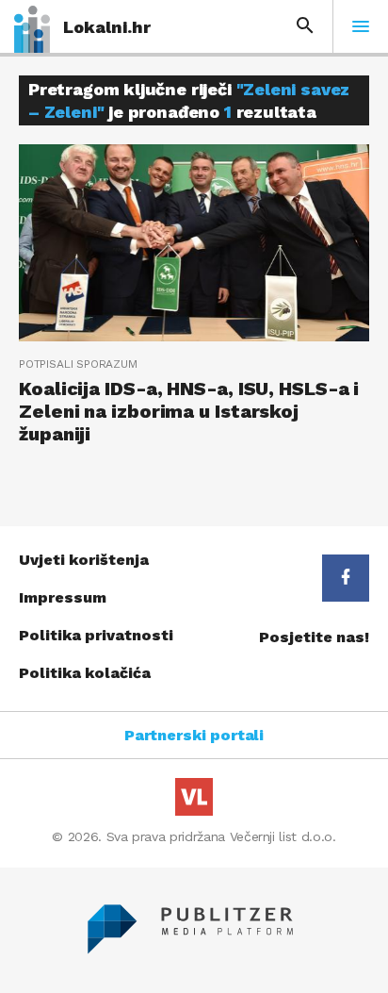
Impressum (62, 597)
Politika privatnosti (96, 635)
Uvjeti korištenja (84, 560)
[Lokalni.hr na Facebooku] (345, 578)
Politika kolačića (85, 673)
